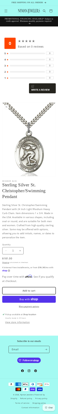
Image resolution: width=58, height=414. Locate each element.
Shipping (5, 262)
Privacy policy (41, 398)
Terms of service (22, 403)
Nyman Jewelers (27, 395)
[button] (6, 11)
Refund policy (26, 398)
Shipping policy (39, 403)
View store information (17, 322)
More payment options (29, 306)
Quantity (6, 244)
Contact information (30, 407)
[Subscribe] (46, 349)
